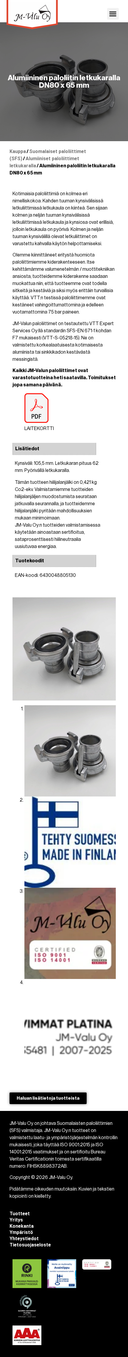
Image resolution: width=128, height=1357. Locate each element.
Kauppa (18, 151)
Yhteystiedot (24, 1238)
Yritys (16, 1220)
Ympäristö (21, 1232)
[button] (113, 14)
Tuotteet (20, 1213)
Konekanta (22, 1226)
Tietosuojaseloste (30, 1245)
